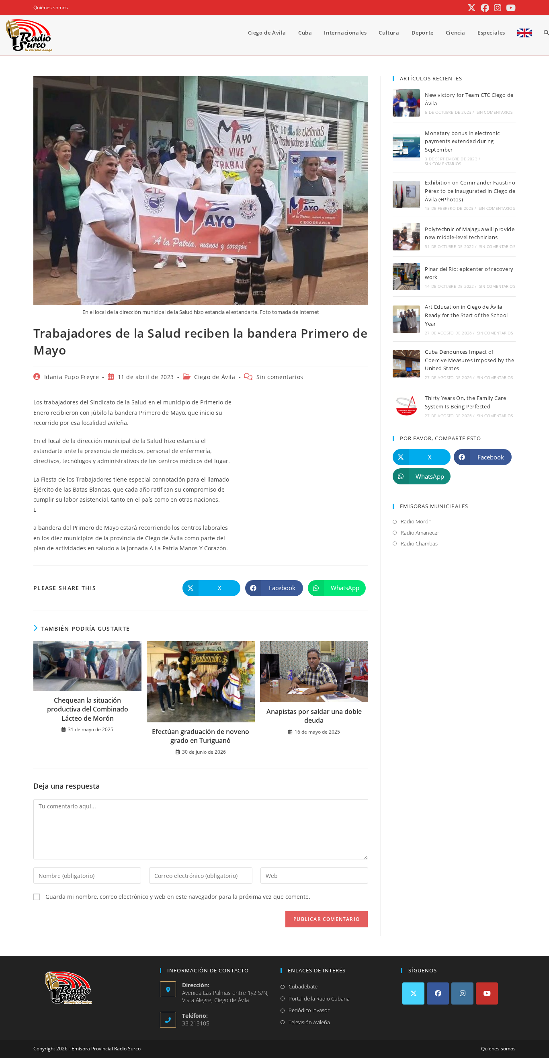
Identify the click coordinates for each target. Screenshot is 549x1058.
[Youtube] (487, 993)
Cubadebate (303, 986)
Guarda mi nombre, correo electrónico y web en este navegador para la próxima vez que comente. (177, 896)
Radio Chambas (419, 543)
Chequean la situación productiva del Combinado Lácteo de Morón (87, 709)
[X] (413, 993)
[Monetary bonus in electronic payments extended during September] (406, 147)
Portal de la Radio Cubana (319, 998)
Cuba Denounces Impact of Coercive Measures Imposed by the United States (469, 360)
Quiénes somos (50, 7)
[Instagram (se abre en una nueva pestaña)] (498, 8)
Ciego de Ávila (214, 377)
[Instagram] (462, 993)
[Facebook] (438, 993)
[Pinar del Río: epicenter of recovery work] (406, 276)
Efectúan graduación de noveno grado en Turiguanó (200, 736)
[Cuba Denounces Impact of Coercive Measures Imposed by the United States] (406, 363)
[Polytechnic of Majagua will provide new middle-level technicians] (406, 236)
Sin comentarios (279, 377)
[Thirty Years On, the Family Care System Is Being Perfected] (406, 406)
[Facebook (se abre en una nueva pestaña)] (485, 8)
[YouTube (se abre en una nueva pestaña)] (510, 8)
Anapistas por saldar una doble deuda (314, 716)
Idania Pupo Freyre (71, 377)
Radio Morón (416, 521)
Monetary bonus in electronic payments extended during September (462, 141)
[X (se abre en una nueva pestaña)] (471, 8)
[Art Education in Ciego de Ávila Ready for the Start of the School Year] (406, 319)
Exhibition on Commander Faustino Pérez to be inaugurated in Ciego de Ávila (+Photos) (470, 191)
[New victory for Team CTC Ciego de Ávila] (406, 103)
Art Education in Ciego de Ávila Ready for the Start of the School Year (466, 315)
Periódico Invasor (309, 1010)
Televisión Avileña (309, 1022)
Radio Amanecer (420, 532)
